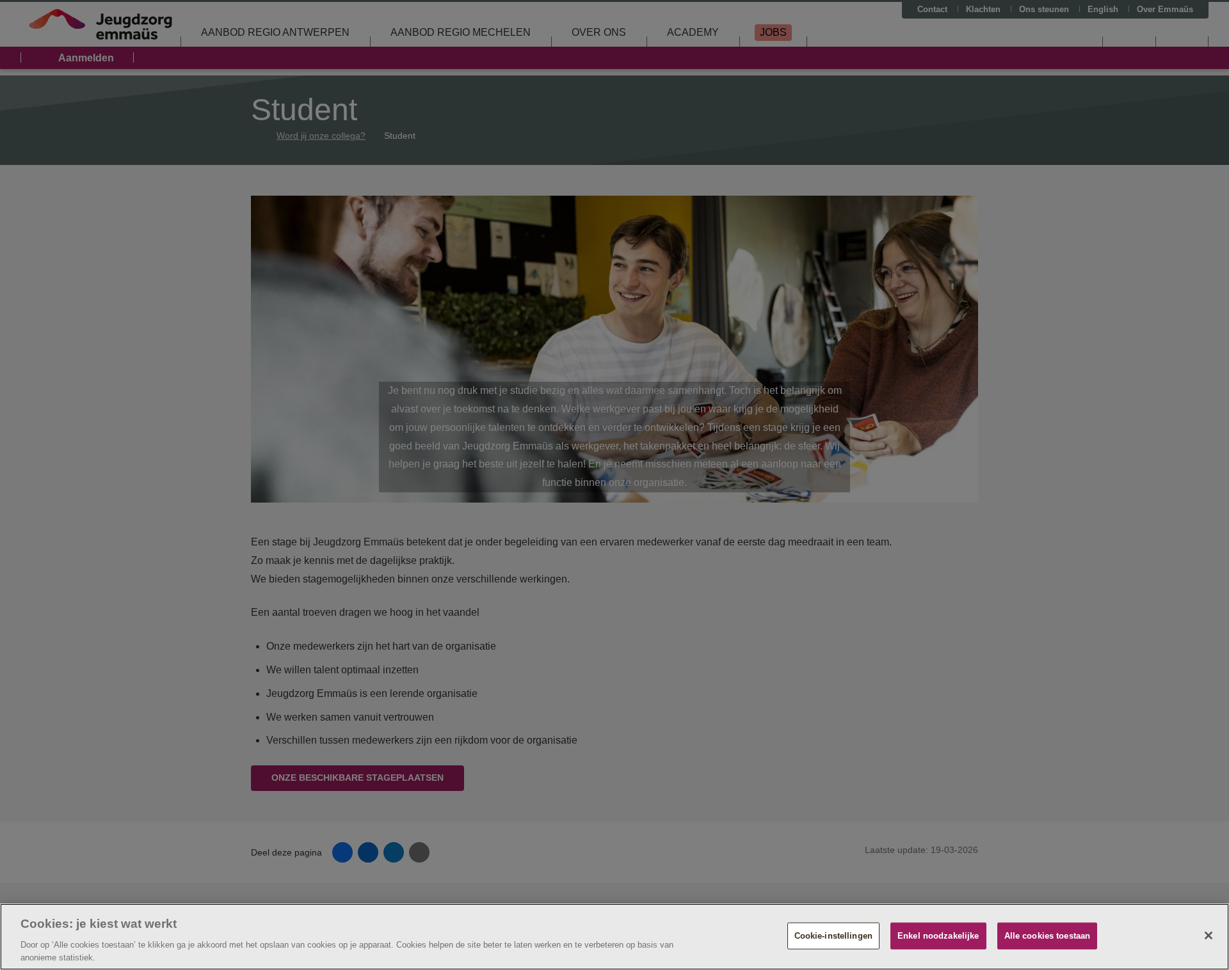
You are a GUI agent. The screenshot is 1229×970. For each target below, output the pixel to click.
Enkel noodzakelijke (938, 936)
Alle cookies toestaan (1047, 936)
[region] (614, 937)
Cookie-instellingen (833, 936)
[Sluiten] (1208, 935)
